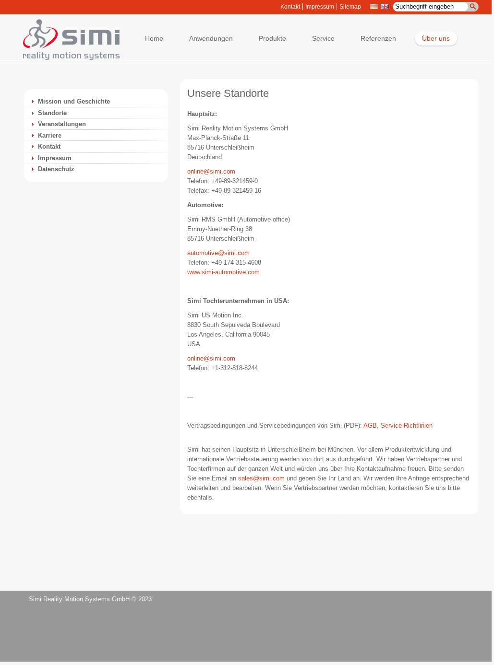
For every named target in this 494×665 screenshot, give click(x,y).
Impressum (319, 6)
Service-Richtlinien (407, 425)
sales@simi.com (261, 478)
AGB (370, 425)
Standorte (52, 113)
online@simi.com (211, 171)
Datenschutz (56, 169)
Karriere (49, 135)
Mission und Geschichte (74, 101)
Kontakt (290, 6)
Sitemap (350, 6)
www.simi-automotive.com (223, 272)
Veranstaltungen (62, 124)
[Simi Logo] (66, 57)
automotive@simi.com (218, 253)
